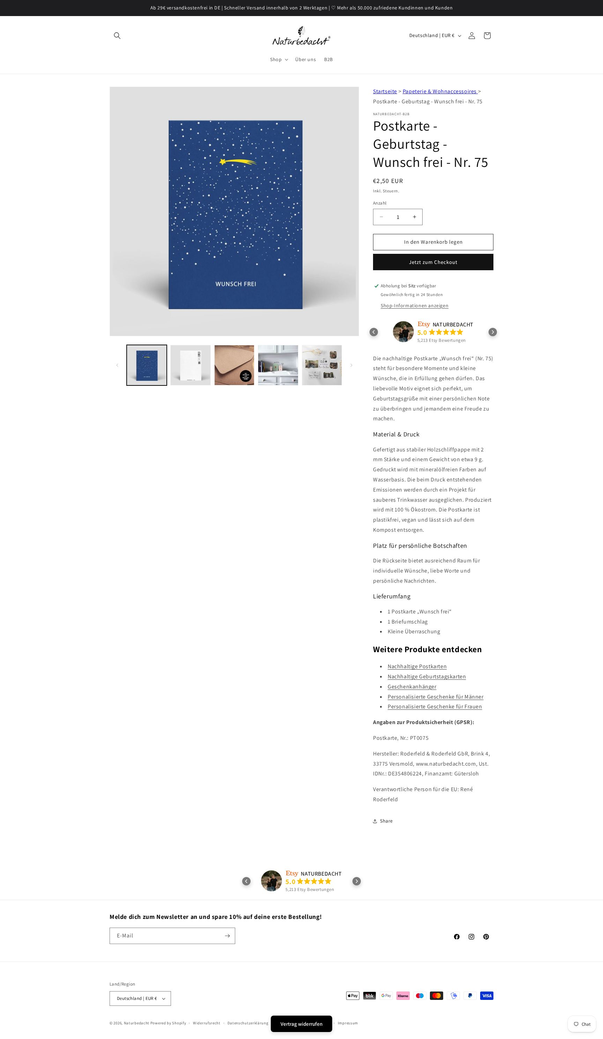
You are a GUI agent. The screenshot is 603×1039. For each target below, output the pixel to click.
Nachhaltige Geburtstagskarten (427, 676)
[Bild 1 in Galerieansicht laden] (147, 365)
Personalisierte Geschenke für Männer (436, 696)
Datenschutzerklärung (248, 1022)
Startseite (385, 91)
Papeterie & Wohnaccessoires (440, 91)
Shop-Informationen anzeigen (414, 305)
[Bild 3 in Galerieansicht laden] (234, 365)
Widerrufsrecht (207, 1022)
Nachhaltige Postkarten (417, 666)
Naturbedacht (136, 1022)
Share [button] (386, 821)
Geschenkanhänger (412, 686)
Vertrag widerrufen (301, 1023)
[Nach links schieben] (117, 365)
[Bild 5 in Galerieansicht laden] (322, 365)
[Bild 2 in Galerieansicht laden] (190, 365)
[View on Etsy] (403, 331)
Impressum (348, 1022)
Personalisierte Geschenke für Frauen (435, 706)
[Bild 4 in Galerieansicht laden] (278, 365)
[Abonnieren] (227, 936)
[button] (117, 35)
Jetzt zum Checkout (433, 262)
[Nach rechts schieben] (351, 365)
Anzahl (379, 203)
